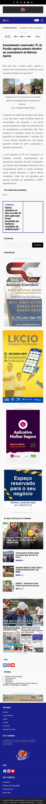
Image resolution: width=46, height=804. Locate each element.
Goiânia (5, 719)
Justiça (16, 741)
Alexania (5, 712)
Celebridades (8, 741)
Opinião (32, 741)
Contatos (8, 682)
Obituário (25, 741)
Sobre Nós (9, 680)
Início (5, 802)
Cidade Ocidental (8, 715)
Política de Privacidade (13, 677)
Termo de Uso (10, 678)
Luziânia (5, 722)
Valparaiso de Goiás (9, 729)
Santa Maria (8, 744)
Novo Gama (6, 726)
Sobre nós (13, 802)
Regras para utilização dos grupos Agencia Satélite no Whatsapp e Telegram (20, 684)
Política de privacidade (27, 802)
